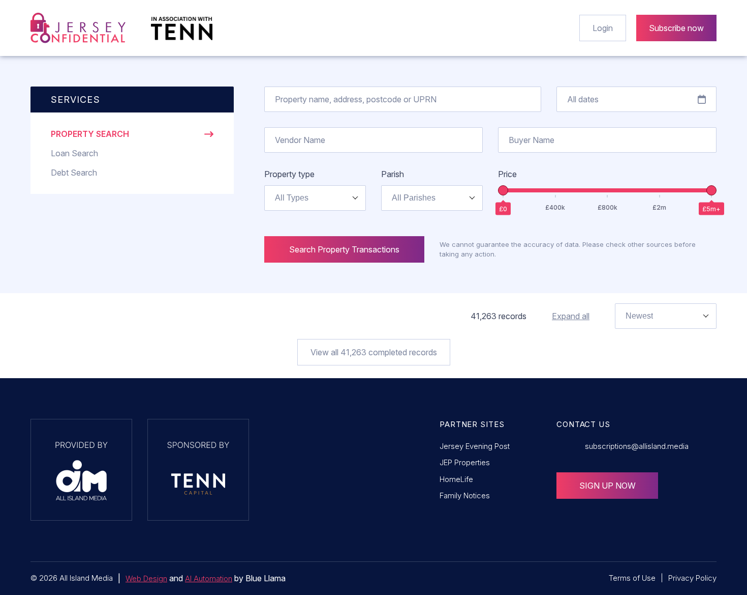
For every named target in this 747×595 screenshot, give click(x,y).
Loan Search (74, 153)
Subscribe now (676, 28)
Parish (392, 174)
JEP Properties (465, 462)
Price (507, 174)
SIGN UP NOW (607, 485)
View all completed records (373, 352)
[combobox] (315, 198)
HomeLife (456, 479)
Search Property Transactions (344, 249)
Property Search (90, 134)
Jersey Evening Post (475, 446)
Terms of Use (632, 578)
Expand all (570, 316)
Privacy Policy (692, 578)
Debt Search (74, 172)
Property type (289, 174)
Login (603, 28)
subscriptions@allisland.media (637, 446)
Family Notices (465, 495)
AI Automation (208, 578)
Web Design (146, 578)
